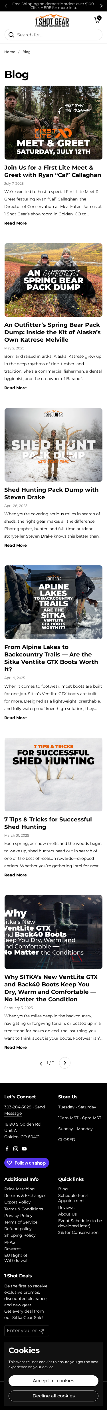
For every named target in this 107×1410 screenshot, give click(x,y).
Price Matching (19, 1188)
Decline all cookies (54, 1396)
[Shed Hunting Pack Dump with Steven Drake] (53, 445)
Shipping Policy (20, 1235)
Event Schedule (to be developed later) (80, 1223)
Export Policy (17, 1202)
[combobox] (53, 34)
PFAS (9, 1242)
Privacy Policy (18, 1215)
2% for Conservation (78, 1232)
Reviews (66, 1207)
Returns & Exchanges (25, 1195)
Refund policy (18, 1228)
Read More (15, 223)
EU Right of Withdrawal (15, 1258)
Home (9, 52)
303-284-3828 (17, 1107)
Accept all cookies (53, 1380)
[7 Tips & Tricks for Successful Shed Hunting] (53, 775)
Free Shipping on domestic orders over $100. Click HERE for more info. (53, 5)
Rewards (12, 1248)
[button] (97, 20)
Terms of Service (20, 1222)
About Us (67, 1214)
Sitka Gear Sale (27, 1317)
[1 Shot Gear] (52, 20)
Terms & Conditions (23, 1209)
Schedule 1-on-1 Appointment (73, 1198)
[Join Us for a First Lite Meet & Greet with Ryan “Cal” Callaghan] (53, 122)
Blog (27, 52)
